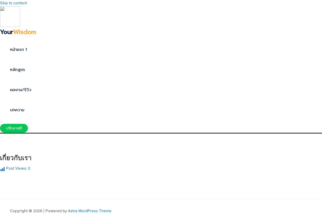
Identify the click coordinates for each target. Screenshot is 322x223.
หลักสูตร (17, 70)
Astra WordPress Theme (89, 210)
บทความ (17, 110)
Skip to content (13, 3)
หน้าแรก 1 (18, 50)
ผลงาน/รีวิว (20, 90)
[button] (14, 128)
